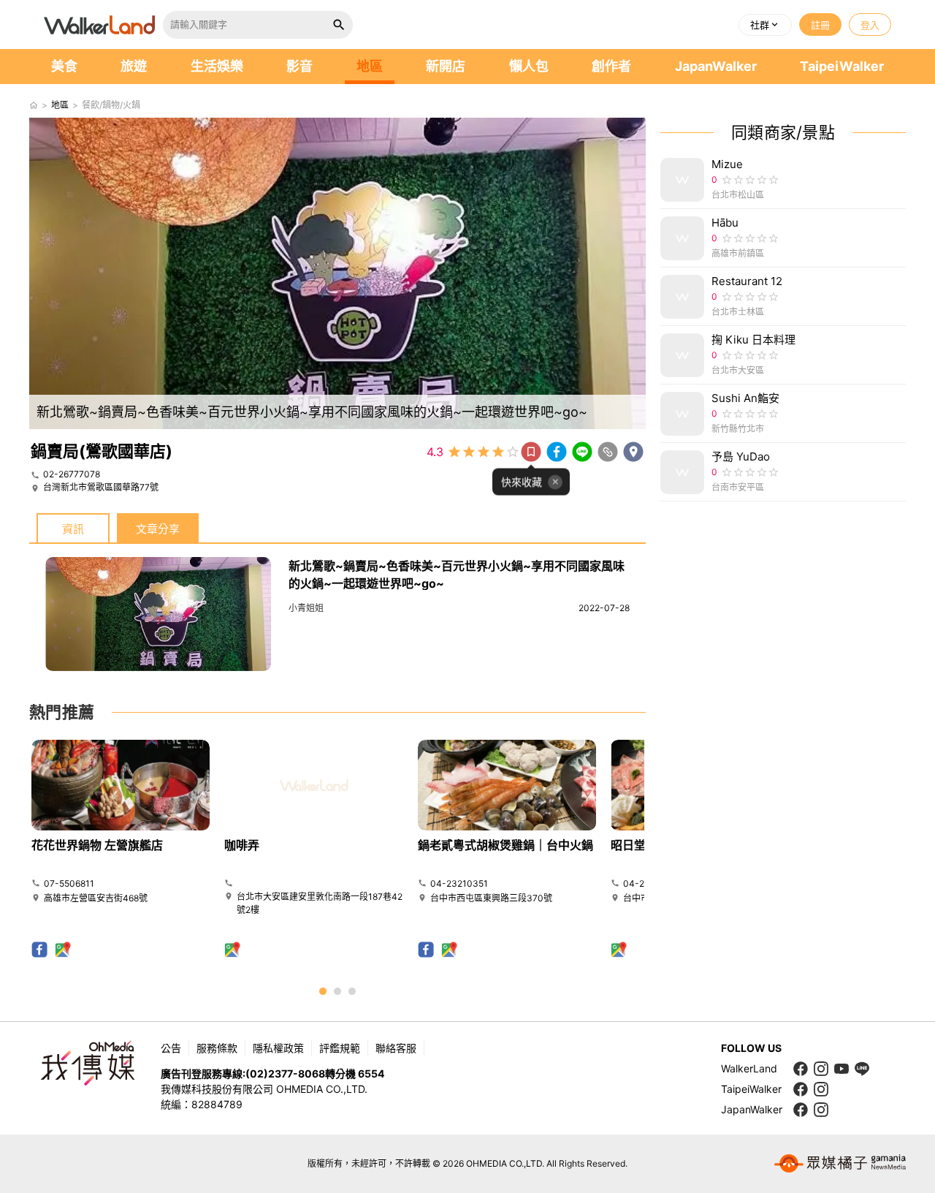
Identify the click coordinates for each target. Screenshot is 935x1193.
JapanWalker (716, 66)
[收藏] (531, 452)
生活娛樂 (217, 66)
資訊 (73, 529)
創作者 (611, 66)
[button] (765, 25)
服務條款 (216, 1048)
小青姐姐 (306, 607)
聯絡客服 (395, 1048)
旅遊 (134, 66)
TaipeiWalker (842, 66)
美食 (64, 66)
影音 (299, 66)
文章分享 (158, 529)
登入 (869, 25)
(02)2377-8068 (285, 1073)
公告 (171, 1048)
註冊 (820, 25)
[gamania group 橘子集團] (840, 1163)
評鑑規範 (339, 1048)
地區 (369, 66)
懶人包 (529, 66)
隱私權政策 (278, 1048)
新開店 (445, 66)
